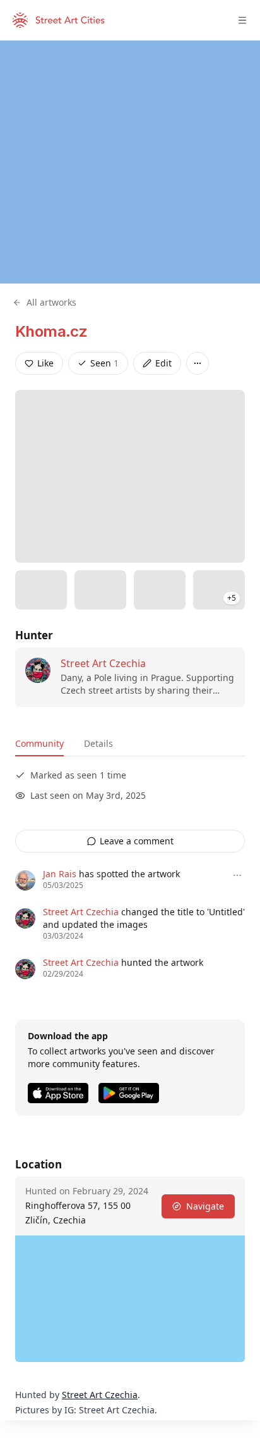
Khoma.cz (51, 331)
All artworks (51, 302)
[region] (130, 162)
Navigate (205, 1206)
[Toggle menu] (242, 20)
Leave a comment (137, 841)
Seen (104, 363)
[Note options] (237, 875)
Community (39, 743)
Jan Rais (59, 874)
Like (45, 363)
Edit (163, 363)
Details (98, 743)
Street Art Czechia (103, 663)
